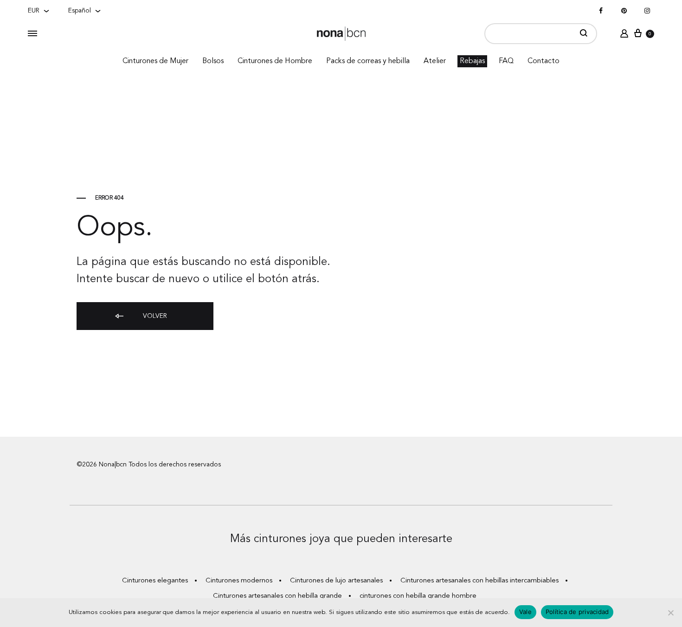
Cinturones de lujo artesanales (336, 580)
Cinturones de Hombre (275, 61)
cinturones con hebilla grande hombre (418, 596)
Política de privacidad (577, 611)
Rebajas (472, 61)
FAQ (506, 61)
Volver (154, 316)
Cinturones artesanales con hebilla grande (277, 596)
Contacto (544, 61)
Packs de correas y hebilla (368, 61)
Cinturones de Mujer (155, 61)
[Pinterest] (624, 11)
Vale (525, 611)
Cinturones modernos (239, 580)
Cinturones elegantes (155, 580)
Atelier (435, 61)
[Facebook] (601, 11)
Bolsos (213, 61)
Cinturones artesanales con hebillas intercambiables (479, 580)
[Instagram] (647, 11)
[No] (670, 612)
